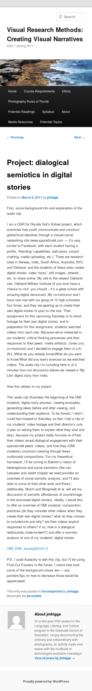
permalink (34, 595)
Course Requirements (39, 91)
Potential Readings (21, 111)
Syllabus (48, 111)
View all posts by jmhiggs (54, 658)
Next (79, 137)
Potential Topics (51, 122)
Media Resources (20, 122)
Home (12, 91)
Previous (15, 137)
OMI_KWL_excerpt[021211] (27, 548)
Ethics (66, 91)
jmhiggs (53, 197)
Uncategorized (51, 591)
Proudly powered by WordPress (46, 681)
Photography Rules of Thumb (28, 101)
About (66, 111)
